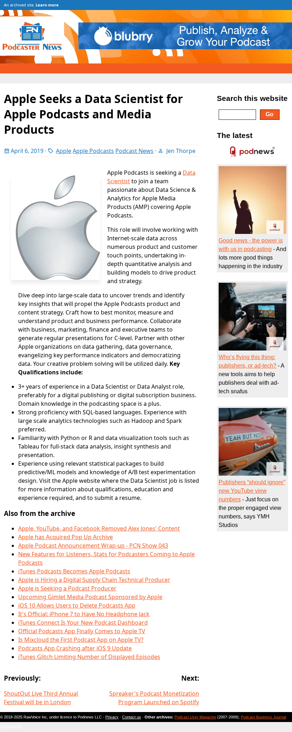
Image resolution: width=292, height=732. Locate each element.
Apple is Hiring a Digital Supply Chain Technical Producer (94, 580)
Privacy (112, 717)
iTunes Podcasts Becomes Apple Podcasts (74, 571)
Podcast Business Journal (263, 717)
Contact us (131, 717)
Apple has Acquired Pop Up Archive (65, 537)
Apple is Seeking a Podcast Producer (67, 588)
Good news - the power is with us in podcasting (251, 244)
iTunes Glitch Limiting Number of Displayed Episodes (89, 657)
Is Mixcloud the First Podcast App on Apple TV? (81, 640)
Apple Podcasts (93, 151)
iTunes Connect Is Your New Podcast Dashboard (83, 622)
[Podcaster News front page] (35, 53)
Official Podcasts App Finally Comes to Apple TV (81, 631)
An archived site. (31, 4)
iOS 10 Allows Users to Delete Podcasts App (76, 605)
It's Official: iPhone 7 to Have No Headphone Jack (84, 614)
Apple (63, 151)
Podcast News (134, 151)
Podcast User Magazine (195, 717)
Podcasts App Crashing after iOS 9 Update (75, 648)
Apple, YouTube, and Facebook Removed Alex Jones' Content (99, 528)
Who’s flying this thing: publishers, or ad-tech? (247, 361)
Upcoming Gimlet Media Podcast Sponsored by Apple (90, 597)
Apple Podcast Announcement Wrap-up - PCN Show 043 (93, 545)
